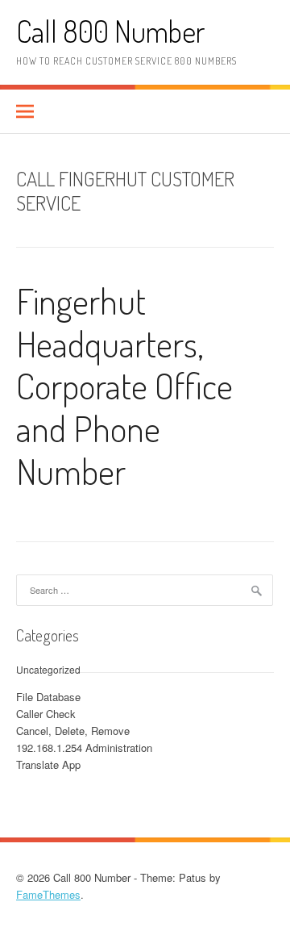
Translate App (48, 764)
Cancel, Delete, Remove (73, 730)
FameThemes (48, 894)
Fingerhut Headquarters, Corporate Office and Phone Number (124, 385)
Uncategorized (48, 669)
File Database (48, 696)
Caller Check (46, 713)
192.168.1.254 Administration (84, 747)
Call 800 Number (110, 31)
